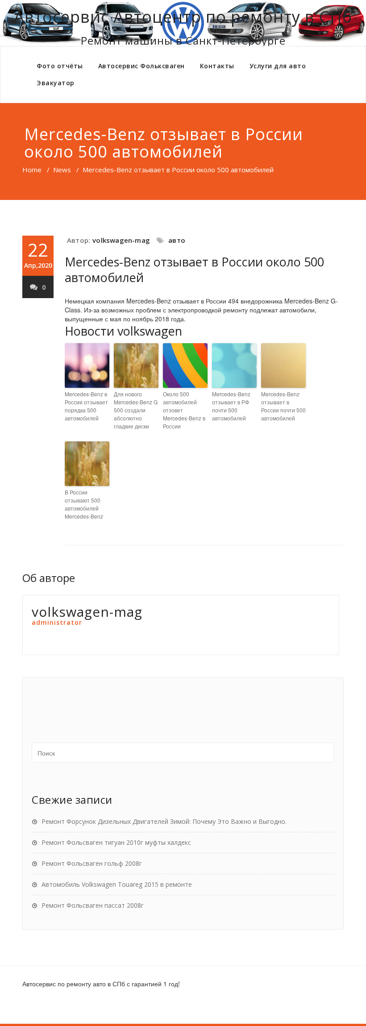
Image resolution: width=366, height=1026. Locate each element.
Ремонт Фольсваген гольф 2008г (92, 863)
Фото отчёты (60, 66)
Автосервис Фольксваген (141, 66)
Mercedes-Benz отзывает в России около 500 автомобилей (194, 269)
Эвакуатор (56, 83)
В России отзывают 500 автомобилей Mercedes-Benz (84, 504)
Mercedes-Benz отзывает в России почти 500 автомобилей (283, 406)
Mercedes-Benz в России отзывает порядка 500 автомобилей (86, 406)
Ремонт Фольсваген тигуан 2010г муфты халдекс (116, 842)
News (62, 169)
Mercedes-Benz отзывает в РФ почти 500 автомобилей (231, 406)
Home (32, 169)
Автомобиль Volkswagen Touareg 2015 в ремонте (117, 884)
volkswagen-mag (121, 240)
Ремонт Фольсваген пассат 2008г (93, 905)
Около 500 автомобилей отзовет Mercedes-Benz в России (184, 410)
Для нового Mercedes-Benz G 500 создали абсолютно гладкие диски (136, 410)
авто (176, 240)
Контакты (217, 66)
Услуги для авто (278, 66)
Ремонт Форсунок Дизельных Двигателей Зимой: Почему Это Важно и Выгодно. (164, 821)
